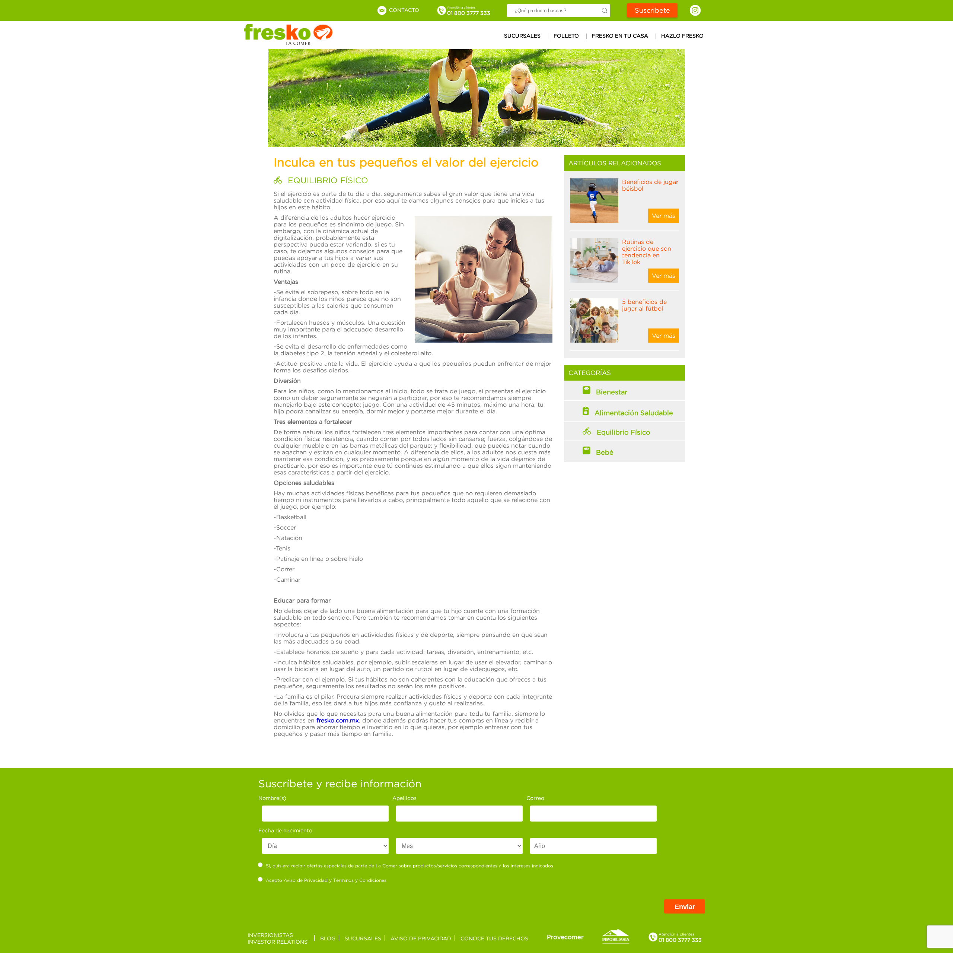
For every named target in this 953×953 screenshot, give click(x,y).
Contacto (403, 10)
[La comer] (288, 42)
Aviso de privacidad (421, 938)
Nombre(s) (272, 798)
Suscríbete (652, 10)
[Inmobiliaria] (616, 942)
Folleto (566, 35)
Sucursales (522, 35)
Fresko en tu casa (620, 35)
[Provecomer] (565, 937)
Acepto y (326, 880)
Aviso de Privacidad (306, 880)
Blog (327, 938)
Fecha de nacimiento (285, 830)
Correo (535, 798)
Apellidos (404, 798)
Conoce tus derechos (494, 938)
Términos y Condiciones (359, 880)
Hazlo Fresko (682, 35)
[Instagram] (695, 10)
